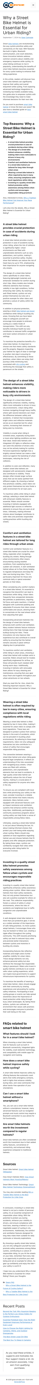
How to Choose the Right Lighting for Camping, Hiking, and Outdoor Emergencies (18, 1330)
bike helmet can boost (25, 311)
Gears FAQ (10, 1282)
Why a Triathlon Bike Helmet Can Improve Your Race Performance (19, 200)
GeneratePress (19, 1382)
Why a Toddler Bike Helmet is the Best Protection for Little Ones (18, 1194)
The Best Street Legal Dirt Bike (15, 1337)
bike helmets (13, 44)
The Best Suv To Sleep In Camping (17, 1340)
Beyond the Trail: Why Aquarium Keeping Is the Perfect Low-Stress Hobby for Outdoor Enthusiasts (19, 1313)
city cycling (20, 364)
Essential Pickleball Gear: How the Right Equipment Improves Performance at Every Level (19, 1322)
